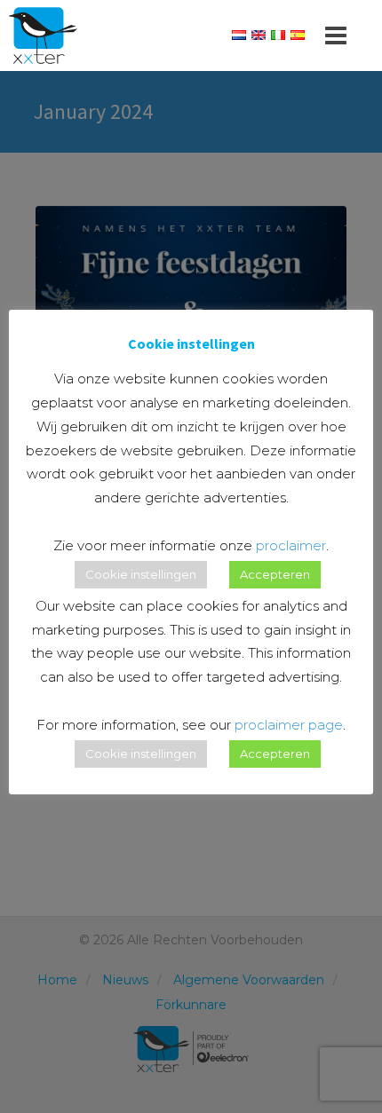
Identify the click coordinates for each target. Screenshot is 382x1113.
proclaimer (291, 545)
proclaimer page (289, 724)
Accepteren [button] (275, 574)
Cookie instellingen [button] (140, 574)
